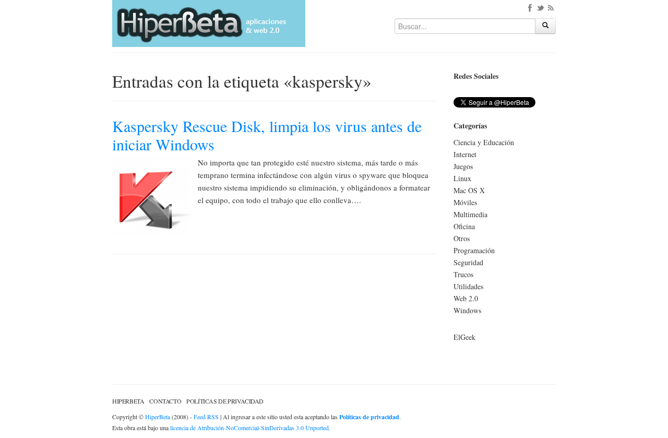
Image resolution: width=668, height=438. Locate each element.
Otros (462, 238)
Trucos (463, 274)
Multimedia (470, 214)
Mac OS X (469, 190)
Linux (462, 178)
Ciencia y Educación (484, 142)
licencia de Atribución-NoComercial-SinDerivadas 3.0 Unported (249, 427)
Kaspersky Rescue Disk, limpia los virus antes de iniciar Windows (267, 135)
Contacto (165, 401)
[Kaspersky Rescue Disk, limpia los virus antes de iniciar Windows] (151, 195)
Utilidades (468, 286)
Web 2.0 (466, 298)
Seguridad (468, 262)
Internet (465, 154)
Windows (467, 310)
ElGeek (464, 337)
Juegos (463, 166)
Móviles (465, 202)
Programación (474, 250)
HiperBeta (128, 401)
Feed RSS (206, 416)
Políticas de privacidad (225, 401)
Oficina (464, 226)
